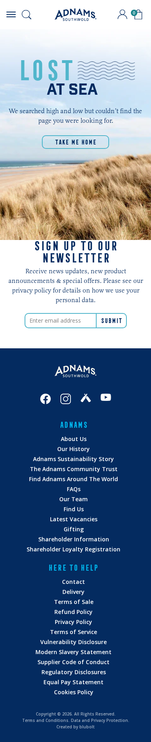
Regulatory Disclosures (73, 672)
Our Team (73, 499)
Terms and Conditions (45, 720)
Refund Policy (73, 612)
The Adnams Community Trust (74, 469)
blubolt (87, 727)
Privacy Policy (73, 622)
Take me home (75, 142)
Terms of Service (73, 632)
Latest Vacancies (73, 519)
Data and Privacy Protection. (100, 720)
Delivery (73, 592)
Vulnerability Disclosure (73, 642)
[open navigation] (11, 14)
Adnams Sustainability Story (73, 459)
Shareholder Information (73, 539)
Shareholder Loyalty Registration (73, 549)
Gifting (74, 529)
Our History (73, 449)
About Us (74, 439)
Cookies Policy (73, 692)
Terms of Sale (73, 602)
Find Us (74, 509)
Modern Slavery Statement (73, 652)
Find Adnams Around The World (73, 479)
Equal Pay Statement (73, 682)
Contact (73, 581)
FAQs (74, 489)
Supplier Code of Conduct (73, 662)
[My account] (122, 14)
